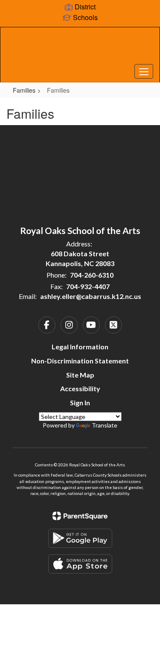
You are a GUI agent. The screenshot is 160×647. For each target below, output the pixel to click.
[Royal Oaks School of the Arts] (79, 48)
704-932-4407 (88, 286)
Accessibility (80, 388)
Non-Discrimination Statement (80, 361)
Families (24, 90)
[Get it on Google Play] (80, 538)
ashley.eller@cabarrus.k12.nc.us (90, 296)
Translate (104, 425)
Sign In (80, 402)
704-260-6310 (91, 275)
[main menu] (143, 71)
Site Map (80, 375)
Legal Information (80, 347)
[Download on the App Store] (80, 564)
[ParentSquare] (80, 515)
